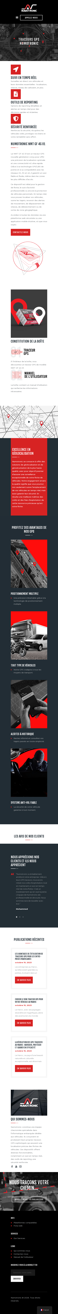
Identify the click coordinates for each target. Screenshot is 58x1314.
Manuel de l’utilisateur (23, 1257)
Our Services (19, 1238)
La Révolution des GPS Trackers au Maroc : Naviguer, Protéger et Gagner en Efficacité (29, 1045)
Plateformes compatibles (25, 1223)
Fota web (18, 1226)
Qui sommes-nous (22, 1251)
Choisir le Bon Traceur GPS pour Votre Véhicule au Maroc (29, 1000)
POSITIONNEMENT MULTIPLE (24, 593)
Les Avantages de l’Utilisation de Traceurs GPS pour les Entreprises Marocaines (29, 956)
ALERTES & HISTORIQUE (22, 734)
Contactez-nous (21, 1254)
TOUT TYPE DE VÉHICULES (23, 665)
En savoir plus (24, 980)
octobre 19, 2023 (23, 962)
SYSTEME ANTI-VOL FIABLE (24, 802)
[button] (16, 917)
